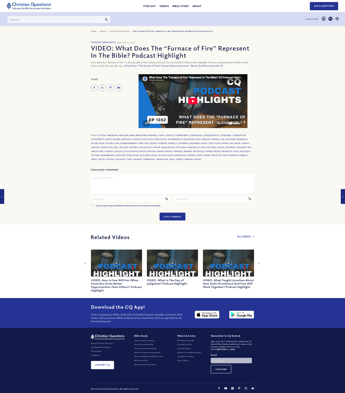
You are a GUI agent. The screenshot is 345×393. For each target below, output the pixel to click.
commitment (182, 135)
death (108, 139)
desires (116, 139)
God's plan (214, 143)
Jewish (220, 147)
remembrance (108, 155)
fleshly (153, 143)
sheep (199, 155)
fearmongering (128, 143)
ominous (178, 151)
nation (142, 151)
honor (157, 147)
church (169, 135)
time (129, 159)
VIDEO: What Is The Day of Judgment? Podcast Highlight (167, 281)
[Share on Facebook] (94, 87)
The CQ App (96, 351)
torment (137, 159)
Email (215, 354)
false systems (106, 143)
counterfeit (97, 139)
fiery (141, 143)
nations (151, 151)
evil (223, 139)
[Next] (258, 260)
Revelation (133, 155)
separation (180, 155)
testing (110, 159)
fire (146, 143)
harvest (95, 147)
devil (150, 139)
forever (162, 143)
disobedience (175, 139)
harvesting (107, 147)
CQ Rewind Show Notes (101, 347)
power (209, 151)
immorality (194, 147)
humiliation (168, 147)
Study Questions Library (144, 340)
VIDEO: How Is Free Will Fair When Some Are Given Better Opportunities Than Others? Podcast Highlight (116, 285)
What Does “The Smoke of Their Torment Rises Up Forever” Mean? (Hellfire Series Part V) (174, 65)
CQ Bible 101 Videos (185, 356)
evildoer (230, 139)
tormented (149, 159)
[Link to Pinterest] (239, 388)
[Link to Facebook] (219, 388)
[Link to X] (232, 388)
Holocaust (145, 147)
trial (172, 159)
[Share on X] (102, 87)
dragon (205, 139)
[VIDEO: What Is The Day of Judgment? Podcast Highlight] (172, 263)
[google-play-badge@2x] (241, 315)
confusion (195, 135)
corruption (239, 135)
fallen (94, 143)
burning (152, 135)
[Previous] (85, 260)
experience (242, 139)
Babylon (123, 135)
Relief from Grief (141, 360)
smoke (206, 155)
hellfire (124, 147)
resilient (121, 155)
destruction (140, 139)
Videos (103, 31)
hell (116, 147)
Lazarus (108, 151)
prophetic (227, 151)
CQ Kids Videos (183, 348)
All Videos (244, 236)
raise (236, 151)
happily (246, 143)
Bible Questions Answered (145, 364)
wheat (197, 159)
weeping (188, 159)
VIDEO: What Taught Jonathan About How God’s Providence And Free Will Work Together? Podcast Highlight (228, 283)
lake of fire (97, 151)
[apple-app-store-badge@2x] (207, 315)
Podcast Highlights (120, 31)
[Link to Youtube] (226, 388)
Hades (237, 143)
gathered (183, 143)
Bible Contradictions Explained (147, 352)
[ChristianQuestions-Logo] (29, 9)
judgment (230, 147)
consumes (226, 135)
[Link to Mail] (253, 388)
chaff (161, 135)
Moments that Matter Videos (189, 352)
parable (188, 151)
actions (101, 135)
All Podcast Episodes (185, 340)
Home (93, 31)
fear (117, 143)
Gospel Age (227, 143)
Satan (154, 155)
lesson (118, 151)
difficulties (160, 139)
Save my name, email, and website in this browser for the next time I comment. (128, 205)
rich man (145, 155)
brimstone (141, 135)
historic (134, 147)
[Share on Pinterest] (110, 87)
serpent (191, 155)
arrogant (112, 135)
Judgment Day (244, 147)
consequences (211, 135)
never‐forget (164, 151)
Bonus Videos (183, 360)
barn (132, 135)
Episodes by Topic (184, 344)
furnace (172, 143)
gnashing (194, 143)
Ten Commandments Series (145, 348)
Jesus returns (208, 147)
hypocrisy (181, 147)
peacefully (199, 151)
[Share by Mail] (118, 87)
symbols (243, 155)
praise (217, 151)
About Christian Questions (102, 343)
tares (94, 159)
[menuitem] (150, 6)
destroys (126, 139)
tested (101, 159)
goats (204, 143)
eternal (215, 139)
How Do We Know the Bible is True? (148, 356)
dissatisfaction (192, 139)
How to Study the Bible (143, 344)
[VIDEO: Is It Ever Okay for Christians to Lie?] (343, 196)
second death (165, 155)
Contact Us (95, 355)
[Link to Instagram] (246, 388)
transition (162, 159)
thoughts (120, 159)
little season (130, 151)
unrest (179, 159)
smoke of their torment (224, 155)
